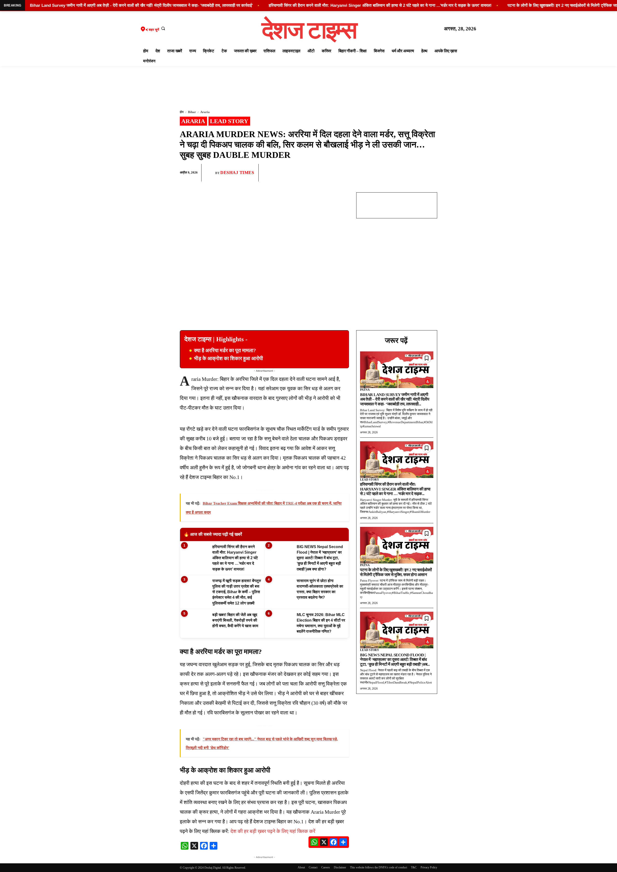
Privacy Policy (429, 867)
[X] (421, 173)
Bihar (192, 112)
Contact (313, 867)
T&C (414, 867)
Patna (365, 389)
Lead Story (229, 121)
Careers (325, 867)
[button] (163, 28)
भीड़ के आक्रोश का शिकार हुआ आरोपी (228, 358)
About (301, 867)
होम (182, 112)
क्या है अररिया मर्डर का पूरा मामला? (225, 350)
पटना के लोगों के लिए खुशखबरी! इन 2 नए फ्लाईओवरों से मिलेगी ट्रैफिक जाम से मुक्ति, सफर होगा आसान (396, 572)
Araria (205, 112)
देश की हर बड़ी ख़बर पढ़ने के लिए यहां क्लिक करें (272, 831)
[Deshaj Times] (210, 172)
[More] (432, 173)
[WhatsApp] (410, 173)
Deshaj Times (237, 172)
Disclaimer (340, 867)
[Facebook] (398, 173)
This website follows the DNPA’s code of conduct (378, 867)
